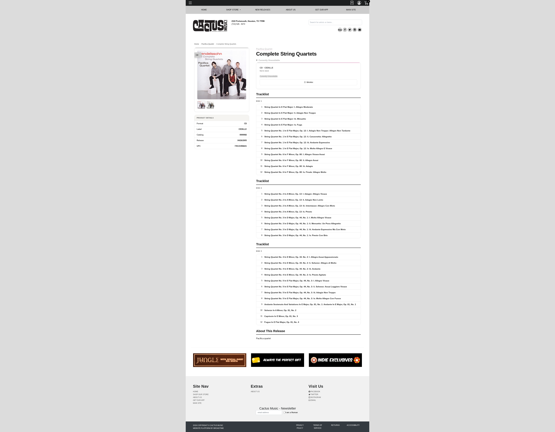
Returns (335, 425)
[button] (233, 9)
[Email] (359, 29)
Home (196, 44)
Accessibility (353, 425)
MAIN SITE (351, 10)
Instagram (315, 397)
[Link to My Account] (359, 3)
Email (313, 400)
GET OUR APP (321, 10)
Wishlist (310, 82)
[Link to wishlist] (352, 3)
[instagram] (354, 29)
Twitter (314, 394)
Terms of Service (317, 426)
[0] (366, 3)
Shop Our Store (201, 394)
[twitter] (349, 29)
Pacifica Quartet (207, 44)
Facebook (315, 392)
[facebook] (344, 29)
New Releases (262, 10)
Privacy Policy (300, 426)
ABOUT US (292, 10)
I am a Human (291, 412)
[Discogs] (339, 29)
